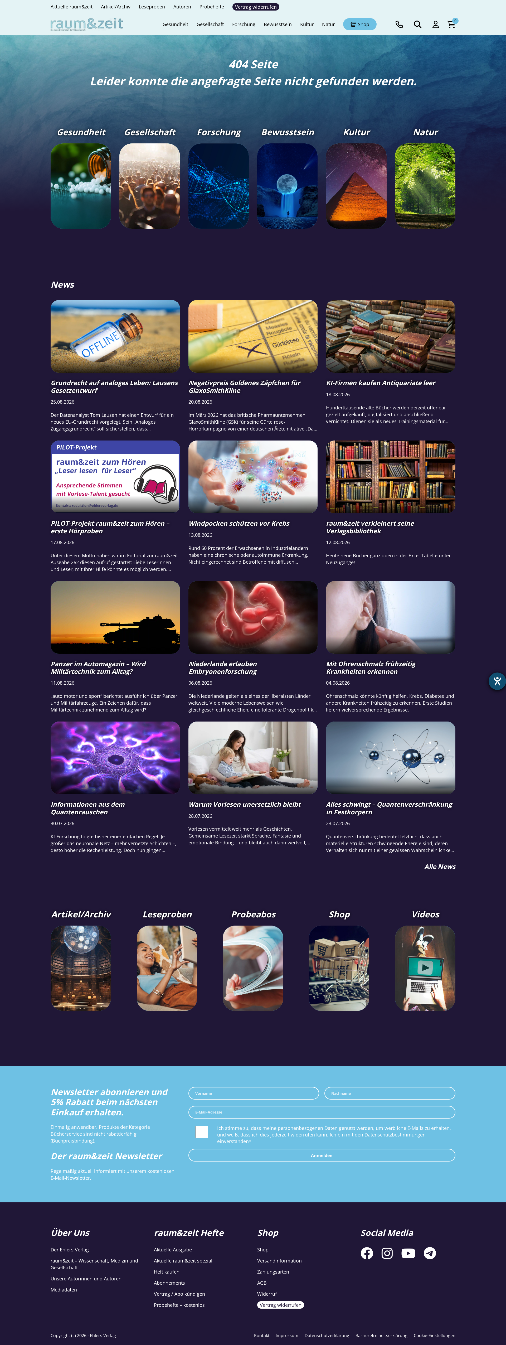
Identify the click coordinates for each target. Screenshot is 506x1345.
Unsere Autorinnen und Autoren (86, 1278)
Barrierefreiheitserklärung (381, 1335)
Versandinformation (279, 1260)
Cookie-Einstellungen (434, 1335)
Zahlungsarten (273, 1272)
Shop (263, 1249)
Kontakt (262, 1335)
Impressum (287, 1335)
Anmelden (322, 1155)
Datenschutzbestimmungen (395, 1134)
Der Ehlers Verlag (70, 1249)
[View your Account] (435, 24)
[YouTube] (408, 1253)
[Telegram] (430, 1253)
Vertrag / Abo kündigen (179, 1294)
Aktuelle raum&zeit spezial (183, 1260)
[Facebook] (367, 1253)
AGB (262, 1283)
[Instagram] (387, 1253)
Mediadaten (64, 1289)
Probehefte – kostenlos (179, 1305)
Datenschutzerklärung (327, 1335)
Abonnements (169, 1283)
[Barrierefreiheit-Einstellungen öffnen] (497, 681)
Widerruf (267, 1294)
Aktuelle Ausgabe (173, 1249)
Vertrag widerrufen (280, 1305)
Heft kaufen (166, 1272)
